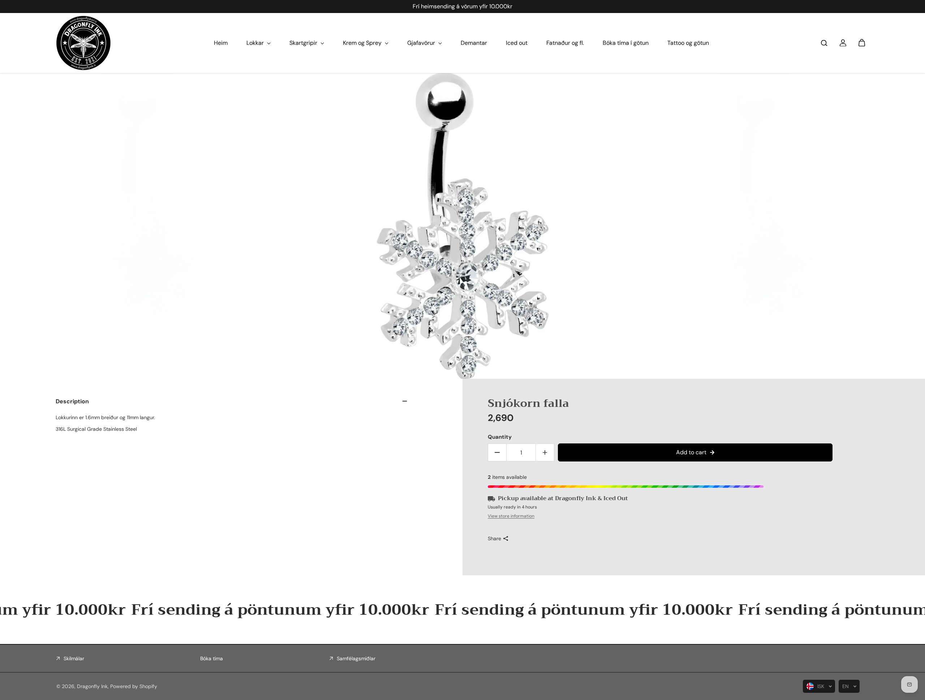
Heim (221, 43)
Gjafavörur (421, 43)
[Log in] (843, 43)
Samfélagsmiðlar (356, 658)
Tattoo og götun (688, 43)
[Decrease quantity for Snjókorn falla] (497, 452)
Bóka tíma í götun (626, 43)
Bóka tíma (211, 658)
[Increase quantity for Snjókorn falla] (544, 452)
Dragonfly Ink (92, 686)
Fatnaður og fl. (565, 43)
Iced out (517, 43)
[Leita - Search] (824, 43)
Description (72, 401)
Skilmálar (74, 658)
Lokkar (255, 43)
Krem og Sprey (363, 43)
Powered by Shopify (133, 686)
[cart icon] (862, 43)
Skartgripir (304, 43)
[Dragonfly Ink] (83, 43)
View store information (511, 516)
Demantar (474, 43)
